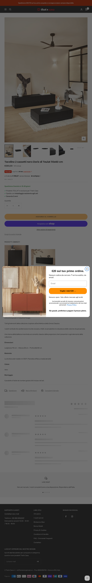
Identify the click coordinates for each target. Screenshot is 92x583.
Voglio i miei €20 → (68, 291)
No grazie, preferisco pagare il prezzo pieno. (68, 311)
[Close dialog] (87, 269)
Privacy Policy (72, 305)
